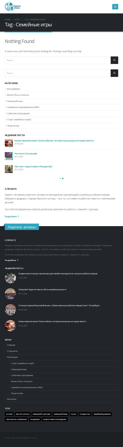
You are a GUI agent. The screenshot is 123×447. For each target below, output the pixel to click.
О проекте (12, 351)
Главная (11, 345)
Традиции (35, 419)
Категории (12, 357)
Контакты (11, 399)
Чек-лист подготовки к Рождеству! (33, 166)
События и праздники (18, 113)
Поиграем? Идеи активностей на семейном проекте (42, 289)
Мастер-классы (22, 414)
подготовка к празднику (54, 419)
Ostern (9, 414)
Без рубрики (13, 88)
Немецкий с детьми (41, 414)
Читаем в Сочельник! (25, 153)
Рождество (85, 414)
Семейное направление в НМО (23, 107)
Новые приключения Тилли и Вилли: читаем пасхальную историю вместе (54, 140)
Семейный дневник (102, 414)
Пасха (73, 414)
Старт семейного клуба (19, 119)
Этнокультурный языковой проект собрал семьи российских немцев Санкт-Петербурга (59, 305)
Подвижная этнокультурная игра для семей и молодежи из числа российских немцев (57, 273)
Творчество (13, 125)
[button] (60, 178)
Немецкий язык (15, 101)
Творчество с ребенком (16, 419)
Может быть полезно (18, 94)
